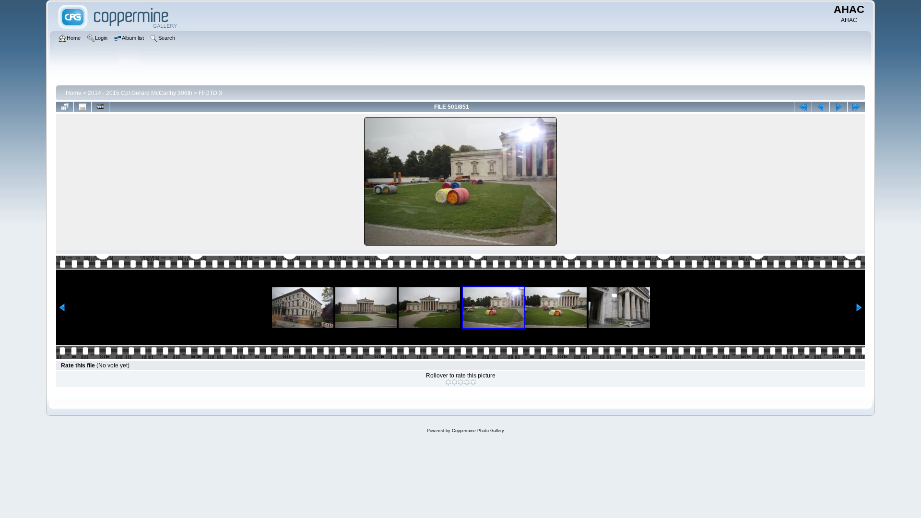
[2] (454, 382)
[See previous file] (820, 107)
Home (74, 93)
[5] (473, 382)
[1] (448, 382)
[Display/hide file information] (82, 107)
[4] (467, 382)
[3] (461, 382)
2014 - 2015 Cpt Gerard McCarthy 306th (140, 93)
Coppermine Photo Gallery (478, 430)
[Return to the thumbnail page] (64, 107)
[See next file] (838, 107)
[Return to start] (803, 107)
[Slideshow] (100, 107)
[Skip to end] (856, 107)
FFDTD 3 (210, 93)
